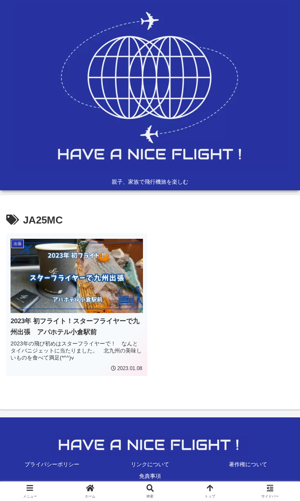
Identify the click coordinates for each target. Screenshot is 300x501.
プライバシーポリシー (52, 464)
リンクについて (150, 464)
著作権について (248, 464)
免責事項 (150, 476)
